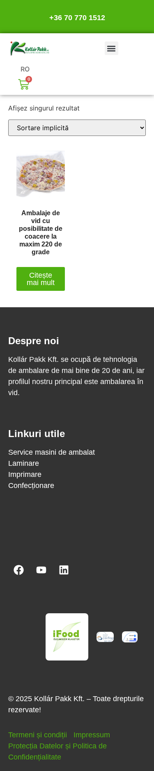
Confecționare (31, 485)
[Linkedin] (63, 570)
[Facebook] (18, 570)
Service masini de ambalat (51, 452)
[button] (111, 48)
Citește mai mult (41, 279)
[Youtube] (41, 570)
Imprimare (24, 474)
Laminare (23, 463)
